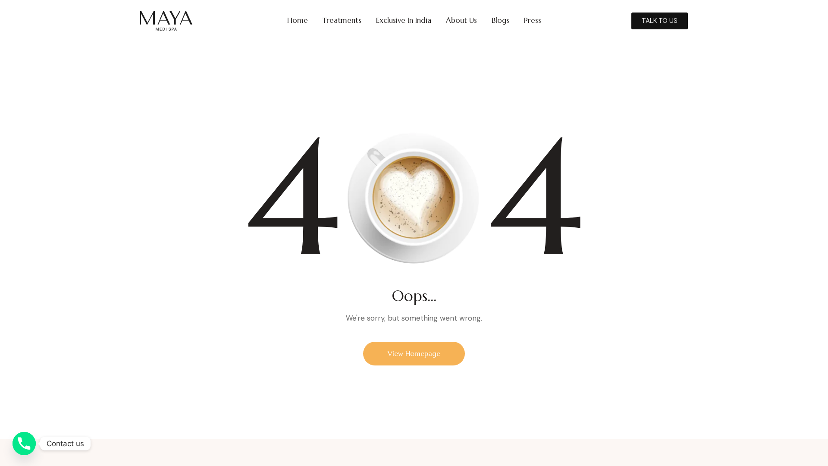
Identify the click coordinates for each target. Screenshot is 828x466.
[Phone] (24, 443)
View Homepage (414, 353)
